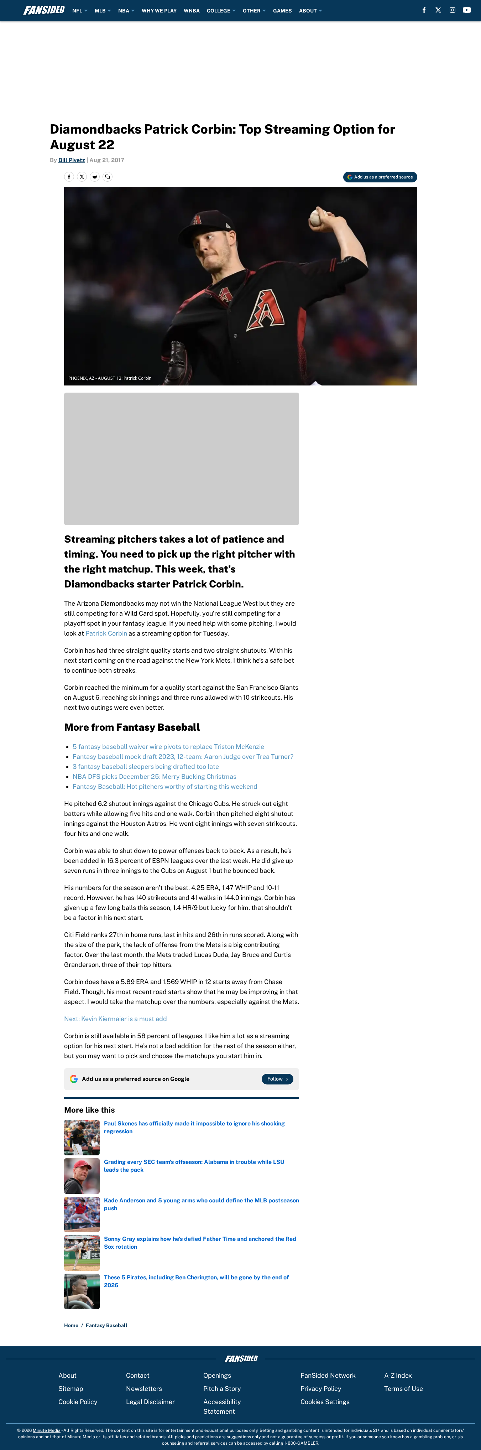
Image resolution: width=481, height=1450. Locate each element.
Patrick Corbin (106, 633)
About (67, 1375)
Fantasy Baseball (106, 1325)
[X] (438, 10)
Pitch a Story (222, 1388)
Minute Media (47, 1430)
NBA (123, 11)
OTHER (252, 11)
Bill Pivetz (71, 160)
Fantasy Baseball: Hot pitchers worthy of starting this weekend (165, 786)
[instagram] (452, 10)
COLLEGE (218, 11)
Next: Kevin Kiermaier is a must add (115, 1018)
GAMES (282, 11)
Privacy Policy (320, 1388)
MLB (100, 11)
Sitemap (70, 1388)
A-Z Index (398, 1375)
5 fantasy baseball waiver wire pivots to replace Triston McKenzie (168, 746)
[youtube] (467, 10)
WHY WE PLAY (159, 11)
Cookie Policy (78, 1401)
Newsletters (144, 1388)
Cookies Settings (325, 1401)
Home (71, 1325)
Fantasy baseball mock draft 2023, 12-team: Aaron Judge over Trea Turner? (183, 756)
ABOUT (308, 11)
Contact (138, 1375)
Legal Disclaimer (150, 1401)
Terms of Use (403, 1388)
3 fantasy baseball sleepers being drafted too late (146, 766)
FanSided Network (328, 1375)
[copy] (108, 177)
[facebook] (424, 10)
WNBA (192, 11)
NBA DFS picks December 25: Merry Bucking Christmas (154, 776)
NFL (77, 11)
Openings (217, 1375)
